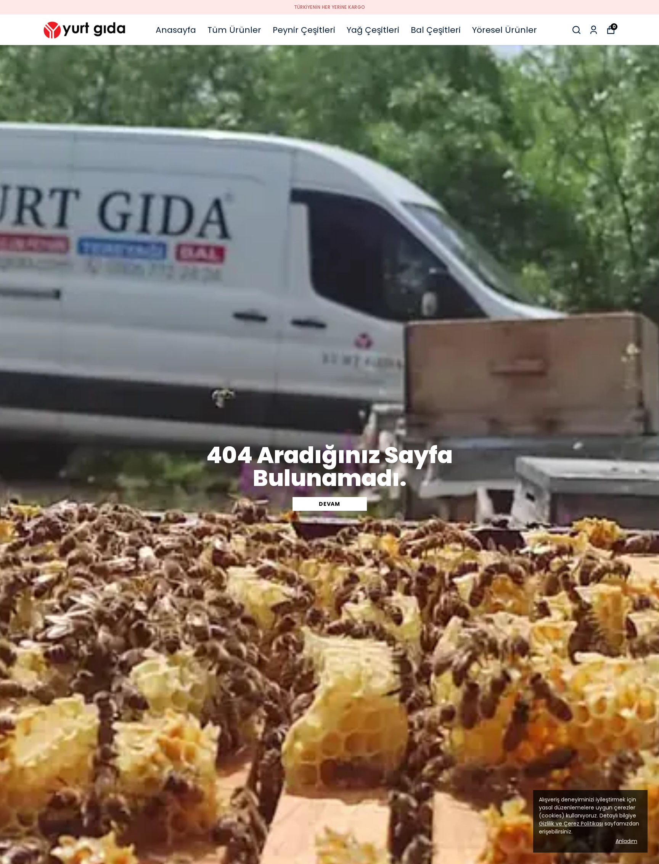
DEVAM (329, 504)
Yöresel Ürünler (504, 30)
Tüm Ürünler (234, 30)
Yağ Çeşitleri (373, 30)
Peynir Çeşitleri (304, 30)
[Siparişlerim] (593, 30)
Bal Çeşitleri (436, 30)
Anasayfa (176, 30)
